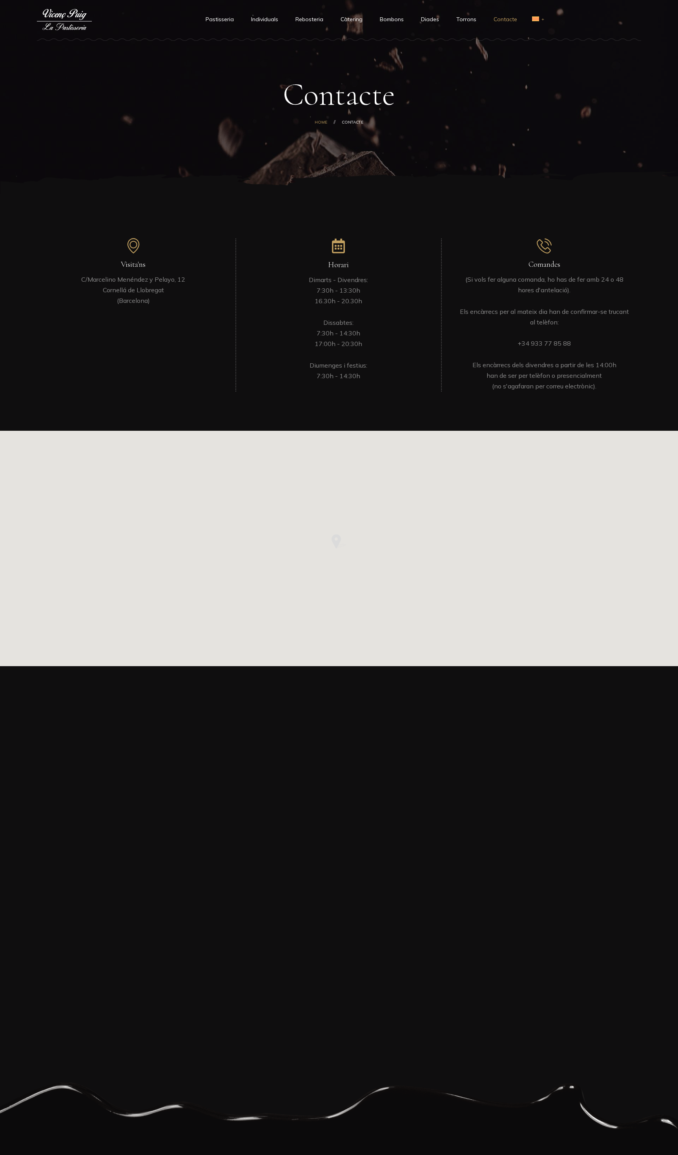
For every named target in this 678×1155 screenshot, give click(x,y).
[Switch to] (535, 19)
